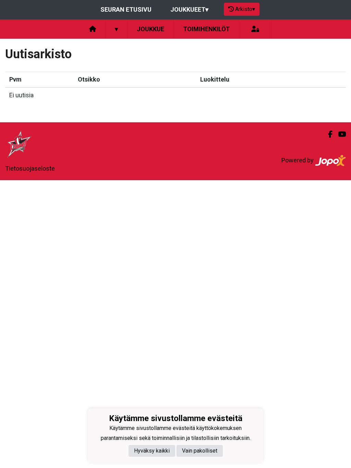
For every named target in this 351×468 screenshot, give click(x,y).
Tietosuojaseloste (30, 168)
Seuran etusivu (126, 9)
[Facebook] (327, 134)
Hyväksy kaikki (152, 450)
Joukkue (150, 29)
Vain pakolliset (199, 450)
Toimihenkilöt (206, 29)
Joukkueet (189, 9)
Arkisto (245, 9)
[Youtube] (339, 134)
